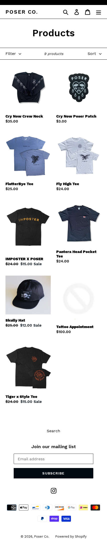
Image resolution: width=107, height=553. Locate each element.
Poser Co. (21, 12)
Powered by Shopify (71, 536)
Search (53, 430)
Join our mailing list (53, 446)
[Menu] (98, 11)
